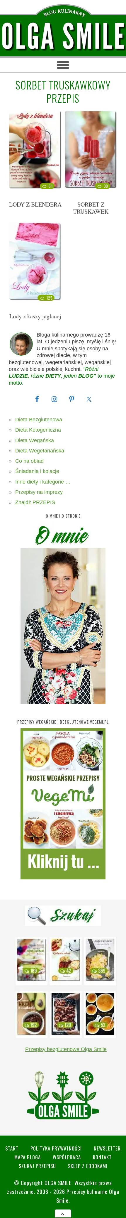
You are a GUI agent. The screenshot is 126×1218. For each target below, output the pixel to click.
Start (11, 1148)
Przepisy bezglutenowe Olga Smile (66, 1049)
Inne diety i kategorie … (43, 482)
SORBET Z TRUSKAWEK (90, 207)
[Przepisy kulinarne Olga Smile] (63, 36)
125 (49, 298)
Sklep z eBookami (88, 1166)
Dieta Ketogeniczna (38, 430)
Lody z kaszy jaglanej (35, 316)
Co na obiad (29, 461)
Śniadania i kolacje (37, 471)
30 (106, 186)
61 (50, 186)
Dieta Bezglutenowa (38, 420)
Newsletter (107, 1148)
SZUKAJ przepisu (37, 1166)
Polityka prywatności (56, 1148)
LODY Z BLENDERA (35, 204)
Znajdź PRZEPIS (35, 502)
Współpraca (67, 1157)
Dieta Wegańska (34, 440)
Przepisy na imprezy (39, 492)
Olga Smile (58, 1183)
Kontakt (102, 1157)
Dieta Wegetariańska (39, 451)
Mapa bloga (27, 1157)
